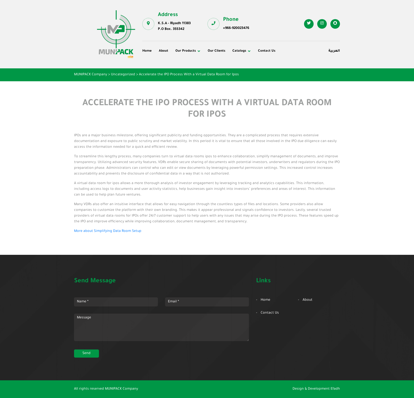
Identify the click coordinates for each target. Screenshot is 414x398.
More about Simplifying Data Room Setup (107, 231)
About (163, 51)
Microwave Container (228, 73)
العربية (334, 51)
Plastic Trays (286, 79)
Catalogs (239, 51)
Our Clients (216, 51)
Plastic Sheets (222, 79)
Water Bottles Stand (292, 66)
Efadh (335, 389)
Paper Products (289, 73)
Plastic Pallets (222, 66)
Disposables (155, 66)
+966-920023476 (236, 28)
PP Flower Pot (157, 86)
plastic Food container (164, 79)
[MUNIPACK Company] (116, 34)
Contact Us (266, 51)
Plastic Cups (156, 73)
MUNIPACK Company (121, 389)
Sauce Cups (220, 86)
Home (147, 51)
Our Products (185, 51)
